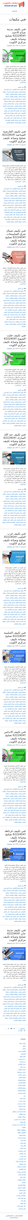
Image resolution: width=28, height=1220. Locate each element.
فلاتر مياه (23, 1145)
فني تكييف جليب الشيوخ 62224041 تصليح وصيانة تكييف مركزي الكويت (14, 340)
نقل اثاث (23, 1200)
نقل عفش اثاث (21, 1206)
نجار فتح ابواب (22, 1198)
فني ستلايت (22, 1153)
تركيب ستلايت (22, 1069)
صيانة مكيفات (18, 106)
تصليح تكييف (22, 92)
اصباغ (24, 1048)
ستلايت (24, 1127)
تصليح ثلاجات (22, 1082)
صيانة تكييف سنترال (9, 101)
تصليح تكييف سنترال (12, 92)
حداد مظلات (22, 1114)
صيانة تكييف (6, 99)
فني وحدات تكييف (16, 120)
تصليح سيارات (22, 1085)
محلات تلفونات (21, 1179)
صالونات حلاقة (22, 1132)
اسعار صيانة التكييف (18, 89)
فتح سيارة (23, 1143)
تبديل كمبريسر (8, 89)
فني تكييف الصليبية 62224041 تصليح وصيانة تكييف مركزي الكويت (15, 637)
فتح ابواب (23, 1140)
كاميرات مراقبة (21, 1166)
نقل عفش (23, 1203)
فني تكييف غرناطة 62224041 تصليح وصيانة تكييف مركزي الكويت (15, 835)
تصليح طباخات (22, 1088)
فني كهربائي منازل (21, 1161)
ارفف (24, 1046)
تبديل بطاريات (22, 1064)
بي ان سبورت (22, 1059)
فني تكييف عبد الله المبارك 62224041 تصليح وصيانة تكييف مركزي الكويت (14, 439)
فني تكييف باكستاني (9, 212)
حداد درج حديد (22, 1103)
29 (14, 1028)
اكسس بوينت (22, 1051)
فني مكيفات (18, 321)
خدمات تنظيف (22, 1117)
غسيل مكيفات (22, 108)
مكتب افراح (22, 1193)
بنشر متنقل (22, 1056)
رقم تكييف (23, 1122)
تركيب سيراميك (21, 1072)
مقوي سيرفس (22, 1187)
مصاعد (24, 1182)
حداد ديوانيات (22, 1106)
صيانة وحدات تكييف (8, 106)
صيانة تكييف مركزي (20, 103)
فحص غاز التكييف (12, 108)
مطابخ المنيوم (22, 1185)
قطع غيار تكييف (21, 324)
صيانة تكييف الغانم (21, 101)
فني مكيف (9, 117)
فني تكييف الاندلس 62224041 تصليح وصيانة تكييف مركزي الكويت (15, 736)
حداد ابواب (23, 1098)
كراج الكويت (22, 1169)
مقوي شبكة (22, 1190)
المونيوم (23, 1054)
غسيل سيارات (22, 1137)
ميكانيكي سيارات (21, 1195)
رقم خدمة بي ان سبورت (19, 1124)
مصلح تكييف (18, 122)
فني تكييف (21, 87)
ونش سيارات (22, 1208)
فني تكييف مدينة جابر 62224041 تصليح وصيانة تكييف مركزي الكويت (14, 934)
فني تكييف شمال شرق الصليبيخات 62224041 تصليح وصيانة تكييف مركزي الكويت (15, 237)
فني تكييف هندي (17, 117)
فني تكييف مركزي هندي (10, 418)
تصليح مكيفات (14, 94)
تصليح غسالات (22, 1090)
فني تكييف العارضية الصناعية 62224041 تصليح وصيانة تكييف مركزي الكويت (14, 136)
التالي (20, 1030)
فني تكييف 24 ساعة (16, 110)
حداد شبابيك (22, 1109)
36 (24, 1030)
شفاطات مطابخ (21, 1130)
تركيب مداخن (22, 1075)
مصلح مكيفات (10, 122)
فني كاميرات (22, 1158)
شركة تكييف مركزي (16, 99)
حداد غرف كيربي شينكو (19, 1111)
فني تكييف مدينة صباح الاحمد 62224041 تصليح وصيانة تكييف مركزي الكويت (15, 35)
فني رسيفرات (22, 1151)
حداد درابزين (22, 1101)
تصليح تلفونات (22, 1080)
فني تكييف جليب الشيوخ (13, 416)
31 (8, 1028)
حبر (25, 1096)
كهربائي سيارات (21, 1172)
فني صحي (23, 1156)
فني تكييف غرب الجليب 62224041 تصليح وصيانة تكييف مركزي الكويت (14, 538)
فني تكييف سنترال (15, 113)
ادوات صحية (22, 1043)
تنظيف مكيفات (13, 96)
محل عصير (23, 1177)
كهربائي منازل (22, 1174)
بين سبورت (22, 1061)
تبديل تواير (23, 1067)
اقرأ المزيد (23, 82)
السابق (22, 1028)
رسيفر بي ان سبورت (20, 1119)
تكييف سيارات (22, 1093)
